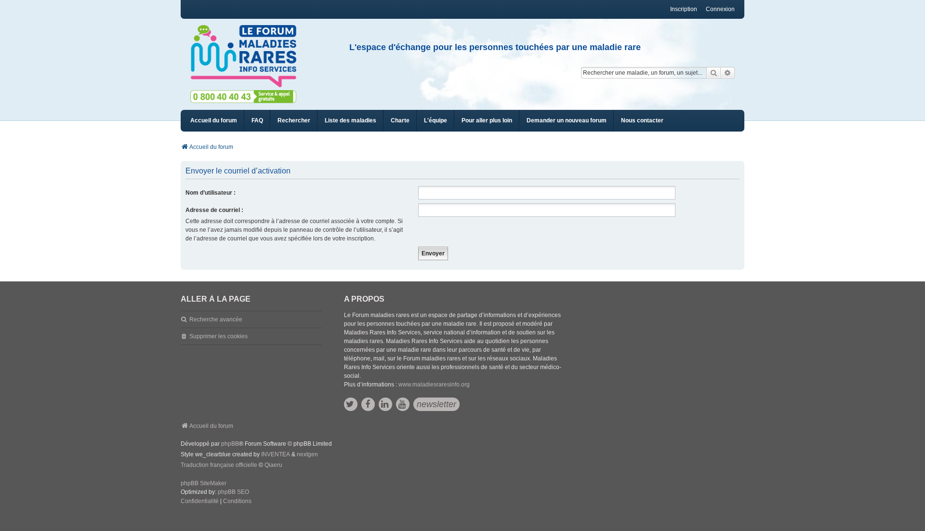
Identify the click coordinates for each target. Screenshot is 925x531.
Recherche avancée (215, 319)
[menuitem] (350, 121)
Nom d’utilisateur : (210, 192)
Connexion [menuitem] (720, 9)
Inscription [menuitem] (683, 9)
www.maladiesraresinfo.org (434, 384)
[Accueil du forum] (247, 56)
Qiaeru (273, 465)
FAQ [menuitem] (257, 120)
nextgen (307, 454)
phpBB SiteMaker (203, 483)
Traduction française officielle (219, 465)
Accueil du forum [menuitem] (213, 120)
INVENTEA (275, 454)
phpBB (230, 443)
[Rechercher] (713, 73)
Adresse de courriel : (214, 210)
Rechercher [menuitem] (294, 120)
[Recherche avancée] (728, 73)
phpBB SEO (233, 492)
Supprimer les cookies (218, 336)
